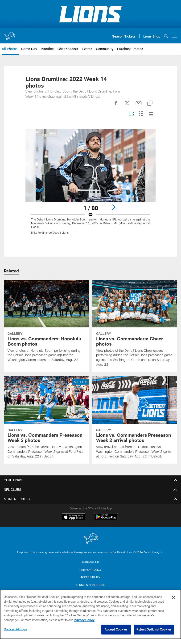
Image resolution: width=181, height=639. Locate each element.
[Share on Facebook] (116, 105)
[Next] (113, 207)
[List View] (151, 114)
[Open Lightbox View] (90, 184)
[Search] (166, 36)
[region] (90, 614)
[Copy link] (150, 103)
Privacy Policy (90, 569)
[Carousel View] (131, 114)
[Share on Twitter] (127, 105)
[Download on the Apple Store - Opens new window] (73, 517)
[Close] (173, 597)
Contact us (90, 561)
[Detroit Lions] (90, 539)
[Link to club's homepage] (9, 34)
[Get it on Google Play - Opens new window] (106, 519)
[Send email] (138, 105)
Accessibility (90, 577)
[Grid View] (141, 114)
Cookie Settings (15, 629)
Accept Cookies (116, 629)
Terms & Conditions (90, 585)
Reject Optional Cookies (154, 629)
